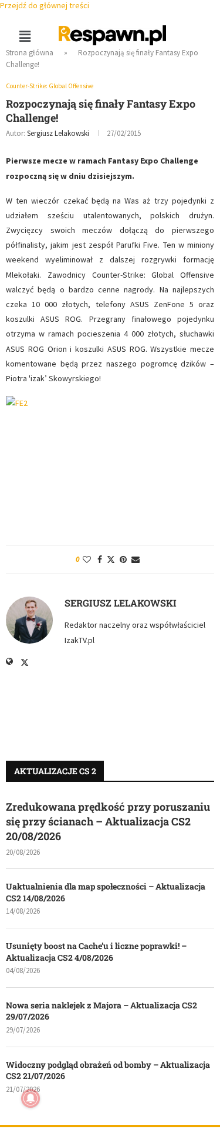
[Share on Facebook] (99, 559)
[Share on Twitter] (111, 559)
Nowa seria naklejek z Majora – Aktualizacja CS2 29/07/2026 (101, 1011)
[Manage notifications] (30, 1098)
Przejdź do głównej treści (44, 5)
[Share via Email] (135, 559)
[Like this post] (87, 559)
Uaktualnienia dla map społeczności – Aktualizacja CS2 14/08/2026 (105, 892)
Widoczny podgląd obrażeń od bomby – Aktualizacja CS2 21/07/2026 (108, 1070)
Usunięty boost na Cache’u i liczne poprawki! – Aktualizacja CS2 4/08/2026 (96, 951)
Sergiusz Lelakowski (58, 133)
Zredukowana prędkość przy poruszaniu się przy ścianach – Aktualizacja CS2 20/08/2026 (108, 821)
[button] (25, 36)
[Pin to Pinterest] (123, 559)
